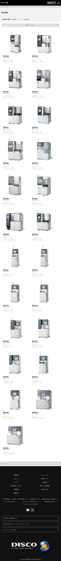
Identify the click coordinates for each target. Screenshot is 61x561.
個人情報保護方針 (6, 499)
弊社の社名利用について (22, 499)
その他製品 (26, 19)
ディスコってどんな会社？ (10, 529)
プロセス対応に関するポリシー (11, 501)
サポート (16, 478)
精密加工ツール (16, 19)
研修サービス (44, 478)
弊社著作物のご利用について (50, 501)
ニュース (16, 482)
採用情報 (16, 489)
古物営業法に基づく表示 (35, 499)
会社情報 (44, 482)
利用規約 (14, 499)
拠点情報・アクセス (16, 486)
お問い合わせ (44, 489)
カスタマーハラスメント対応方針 (30, 504)
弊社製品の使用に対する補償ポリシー (50, 499)
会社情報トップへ (51, 3)
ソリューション (45, 475)
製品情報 (6, 6)
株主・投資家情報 (45, 486)
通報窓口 (16, 493)
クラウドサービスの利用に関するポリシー (31, 501)
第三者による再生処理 (9, 518)
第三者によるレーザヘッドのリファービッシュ (15, 524)
